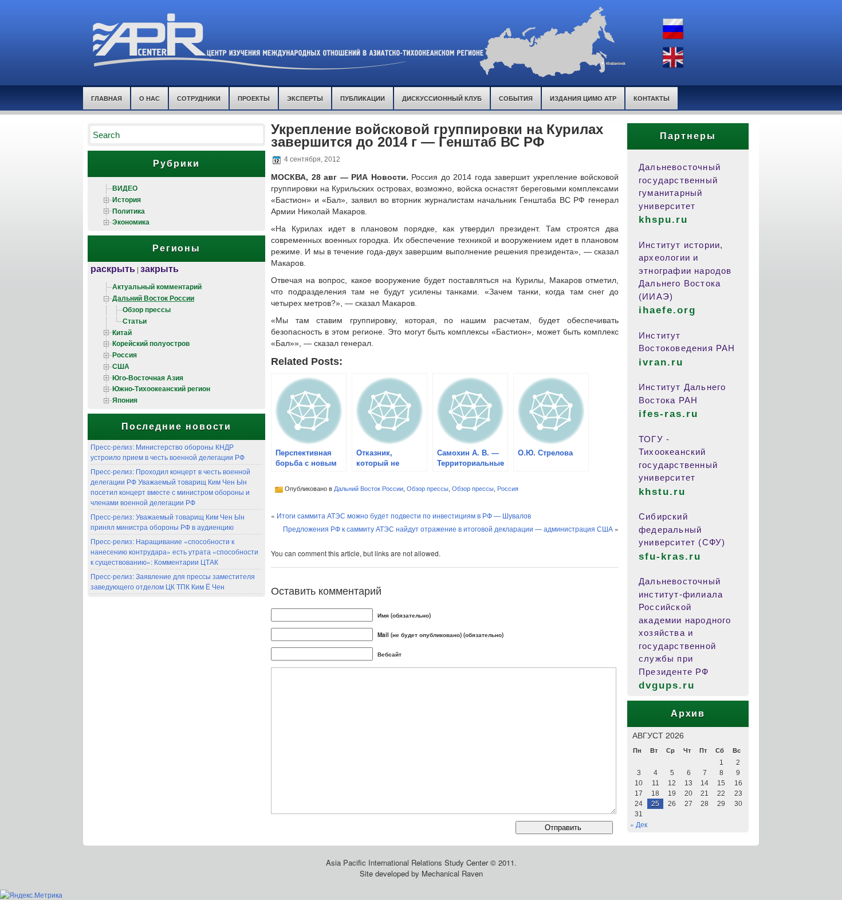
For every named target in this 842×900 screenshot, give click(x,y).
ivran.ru (661, 362)
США (120, 366)
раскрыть (113, 268)
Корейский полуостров (151, 343)
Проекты (254, 98)
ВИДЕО (124, 188)
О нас (149, 98)
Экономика (130, 222)
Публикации (362, 98)
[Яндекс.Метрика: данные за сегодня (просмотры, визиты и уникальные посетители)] (31, 895)
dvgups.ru (667, 685)
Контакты (652, 98)
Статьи (135, 321)
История (126, 199)
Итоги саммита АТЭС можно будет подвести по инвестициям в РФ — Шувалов (404, 515)
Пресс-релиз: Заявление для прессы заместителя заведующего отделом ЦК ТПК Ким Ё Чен (173, 581)
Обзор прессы (147, 309)
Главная (106, 98)
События (516, 98)
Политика (128, 211)
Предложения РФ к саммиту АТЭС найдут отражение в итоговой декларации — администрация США (448, 528)
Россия (124, 354)
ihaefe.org (667, 310)
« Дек (638, 824)
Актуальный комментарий (157, 286)
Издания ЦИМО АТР (583, 98)
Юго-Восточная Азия (147, 377)
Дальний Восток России (153, 298)
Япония (124, 400)
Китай (122, 332)
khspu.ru (663, 219)
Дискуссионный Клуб (442, 98)
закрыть (159, 268)
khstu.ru (662, 491)
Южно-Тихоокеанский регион (161, 388)
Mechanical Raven (452, 873)
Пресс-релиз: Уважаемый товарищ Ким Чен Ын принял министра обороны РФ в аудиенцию (168, 522)
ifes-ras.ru (668, 413)
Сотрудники (199, 98)
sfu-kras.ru (670, 556)
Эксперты (305, 98)
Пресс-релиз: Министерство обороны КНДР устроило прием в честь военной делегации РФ (168, 452)
